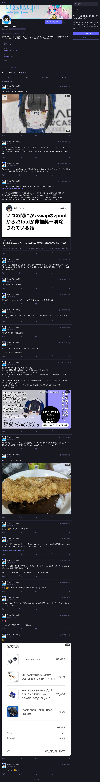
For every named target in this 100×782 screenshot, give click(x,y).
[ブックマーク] (53, 136)
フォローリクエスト (53, 22)
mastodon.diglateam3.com (18, 29)
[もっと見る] (69, 136)
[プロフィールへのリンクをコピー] (64, 22)
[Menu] (68, 22)
